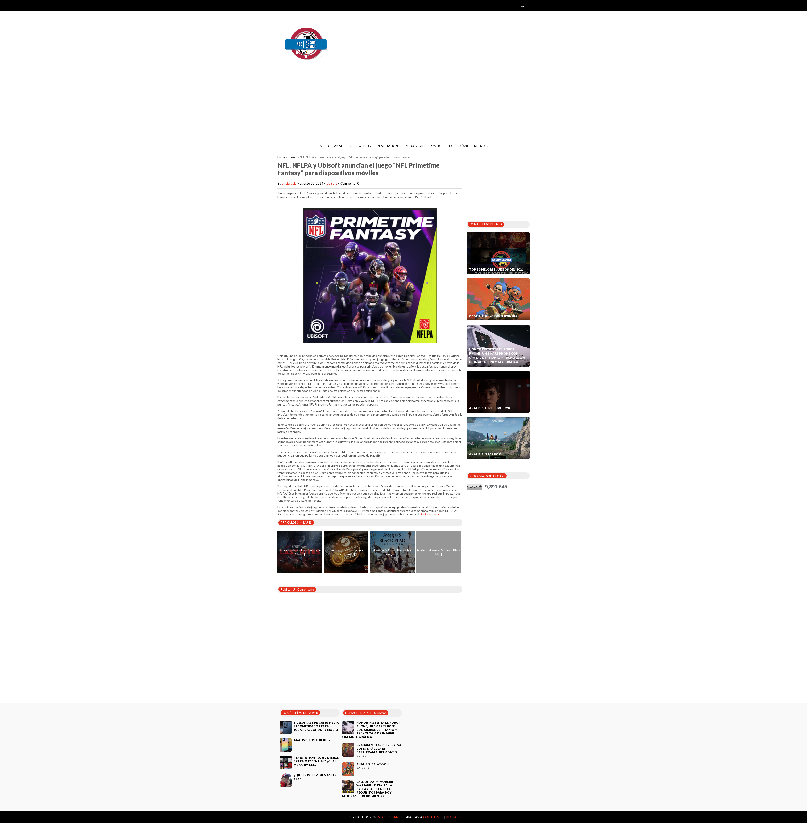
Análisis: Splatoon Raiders (493, 316)
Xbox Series (415, 146)
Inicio (324, 146)
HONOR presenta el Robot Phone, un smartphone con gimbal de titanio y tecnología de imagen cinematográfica (497, 356)
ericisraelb (289, 183)
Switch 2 (364, 146)
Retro (480, 146)
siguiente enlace (430, 514)
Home (281, 157)
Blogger (454, 817)
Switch (437, 146)
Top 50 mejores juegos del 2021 (496, 269)
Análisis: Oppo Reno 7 (312, 740)
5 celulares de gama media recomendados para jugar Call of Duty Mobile (316, 726)
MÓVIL (463, 146)
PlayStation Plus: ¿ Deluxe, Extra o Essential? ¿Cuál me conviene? (317, 761)
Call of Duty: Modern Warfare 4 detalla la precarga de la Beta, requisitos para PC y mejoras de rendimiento (367, 789)
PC (451, 146)
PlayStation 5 (388, 146)
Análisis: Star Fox (485, 454)
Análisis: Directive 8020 (489, 408)
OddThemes (433, 817)
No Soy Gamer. (391, 817)
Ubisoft (292, 157)
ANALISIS (341, 146)
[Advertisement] (403, 109)
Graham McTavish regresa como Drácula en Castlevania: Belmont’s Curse (378, 750)
